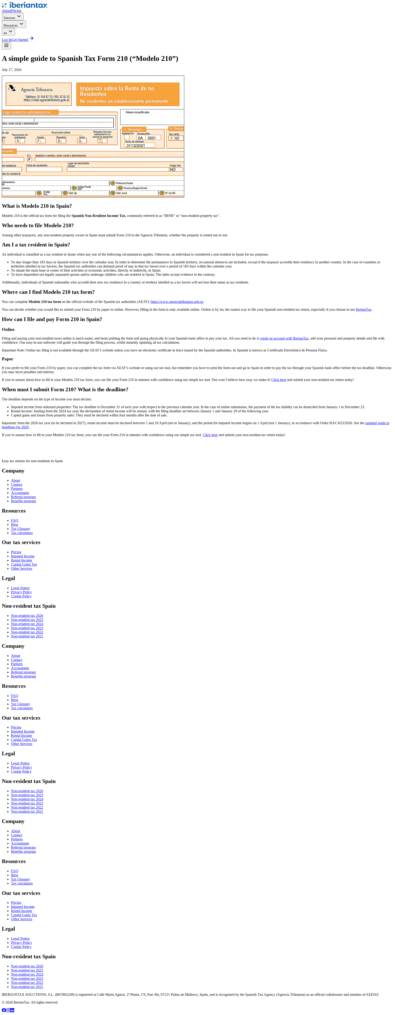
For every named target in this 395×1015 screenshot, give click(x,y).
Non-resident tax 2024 (27, 624)
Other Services (21, 568)
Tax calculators (22, 533)
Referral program (23, 497)
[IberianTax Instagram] (8, 1011)
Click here (278, 380)
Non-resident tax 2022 (27, 632)
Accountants (20, 493)
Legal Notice (20, 588)
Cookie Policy (21, 596)
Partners (17, 489)
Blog (14, 524)
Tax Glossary (20, 529)
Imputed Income (23, 556)
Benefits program (23, 501)
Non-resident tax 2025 (27, 620)
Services (10, 18)
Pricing (16, 11)
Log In (7, 40)
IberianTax (363, 309)
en (6, 33)
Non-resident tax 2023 (27, 628)
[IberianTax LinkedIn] (12, 1011)
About (6, 11)
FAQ (14, 520)
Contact (16, 484)
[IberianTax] (25, 6)
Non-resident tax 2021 (27, 636)
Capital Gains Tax (24, 564)
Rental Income (21, 560)
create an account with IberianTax (284, 338)
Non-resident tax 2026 (27, 616)
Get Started (20, 40)
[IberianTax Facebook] (4, 1011)
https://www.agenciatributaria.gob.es (177, 302)
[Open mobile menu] (6, 45)
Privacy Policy (21, 592)
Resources (11, 25)
